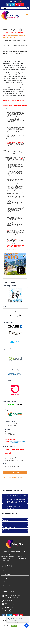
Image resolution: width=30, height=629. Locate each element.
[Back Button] (3, 27)
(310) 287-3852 (9, 600)
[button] (11, 1)
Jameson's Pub (6, 529)
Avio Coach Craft (6, 522)
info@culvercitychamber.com (13, 604)
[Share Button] (20, 30)
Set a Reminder (15, 472)
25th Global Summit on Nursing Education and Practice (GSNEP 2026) (16, 502)
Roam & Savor (6, 519)
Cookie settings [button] (6, 625)
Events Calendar (22, 477)
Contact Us (14, 478)
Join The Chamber (20, 478)
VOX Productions (7, 526)
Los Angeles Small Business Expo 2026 (16, 496)
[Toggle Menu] (27, 15)
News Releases (15, 477)
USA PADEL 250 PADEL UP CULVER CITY (16, 507)
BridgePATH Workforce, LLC (9, 524)
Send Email (7, 468)
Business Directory (7, 477)
